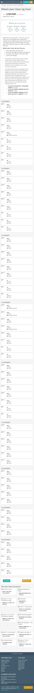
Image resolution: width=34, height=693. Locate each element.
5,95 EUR (21, 594)
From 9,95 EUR (6, 620)
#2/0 (8, 125)
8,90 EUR (21, 636)
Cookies (3, 664)
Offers (19, 669)
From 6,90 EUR (6, 593)
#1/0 (8, 206)
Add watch (6, 581)
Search (2, 669)
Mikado (12, 16)
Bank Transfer (4, 683)
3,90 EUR (21, 618)
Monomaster (22, 601)
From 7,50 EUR (22, 628)
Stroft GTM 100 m (6, 591)
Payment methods (5, 661)
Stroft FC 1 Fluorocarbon (26, 609)
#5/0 (8, 104)
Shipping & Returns (5, 660)
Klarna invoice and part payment (8, 676)
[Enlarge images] (10, 28)
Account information (22, 660)
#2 (7, 146)
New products (21, 668)
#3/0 (8, 118)
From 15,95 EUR (6, 636)
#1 (7, 139)
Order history (21, 664)
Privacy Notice (4, 663)
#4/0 (8, 111)
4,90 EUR (5, 644)
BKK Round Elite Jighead (25, 617)
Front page (3, 5)
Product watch (21, 665)
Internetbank (4, 678)
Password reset (21, 661)
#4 (7, 153)
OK (28, 687)
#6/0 (8, 171)
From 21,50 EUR (22, 610)
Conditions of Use (5, 665)
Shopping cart (21, 667)
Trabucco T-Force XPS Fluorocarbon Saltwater (15, 618)
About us (3, 668)
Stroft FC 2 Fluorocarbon (9, 634)
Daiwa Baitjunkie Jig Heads (26, 593)
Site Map (3, 671)
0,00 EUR (26, 2)
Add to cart (27, 581)
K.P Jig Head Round (7, 642)
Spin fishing (9, 5)
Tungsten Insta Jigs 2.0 (25, 634)
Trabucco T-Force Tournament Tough (12, 602)
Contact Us (3, 667)
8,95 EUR (5, 604)
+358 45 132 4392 (17, 653)
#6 (7, 160)
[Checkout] (31, 2)
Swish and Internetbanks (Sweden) (8, 682)
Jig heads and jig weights (18, 5)
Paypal (2, 681)
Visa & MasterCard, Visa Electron (8, 679)
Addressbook (21, 663)
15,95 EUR (21, 602)
